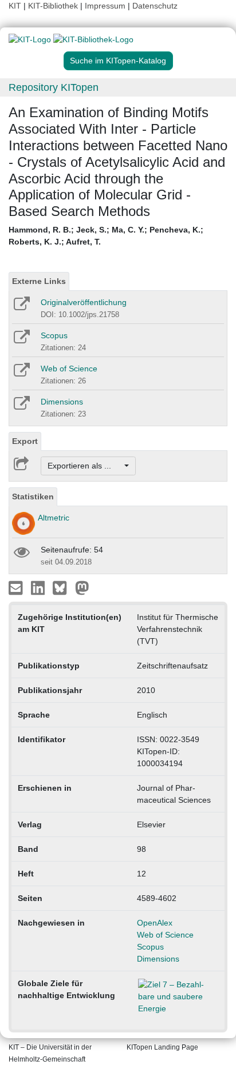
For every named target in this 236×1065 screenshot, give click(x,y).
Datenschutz (155, 5)
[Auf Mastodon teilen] (82, 587)
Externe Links (39, 281)
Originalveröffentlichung (84, 302)
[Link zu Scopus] (21, 340)
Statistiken (33, 496)
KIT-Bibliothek (54, 5)
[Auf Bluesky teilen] (63, 587)
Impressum (105, 5)
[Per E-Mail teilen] (17, 587)
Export (25, 441)
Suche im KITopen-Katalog (118, 60)
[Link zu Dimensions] (21, 406)
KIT (15, 5)
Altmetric (53, 517)
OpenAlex (154, 922)
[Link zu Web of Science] (21, 373)
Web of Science (69, 368)
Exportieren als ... (85, 465)
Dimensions (62, 401)
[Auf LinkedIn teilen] (39, 587)
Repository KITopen (54, 87)
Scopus (54, 335)
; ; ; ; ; (106, 235)
